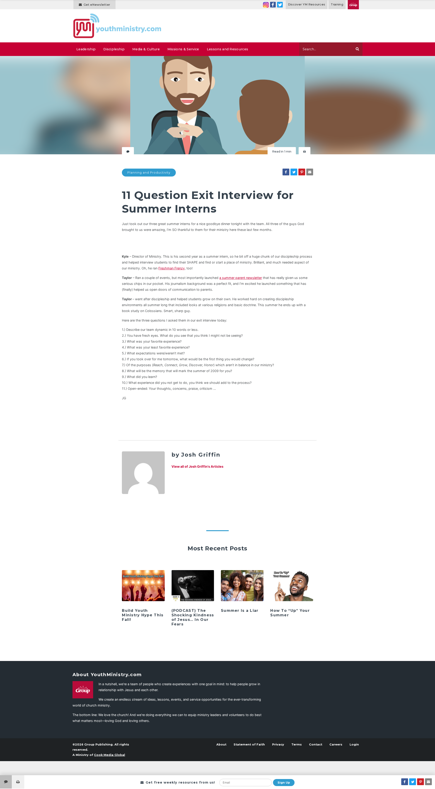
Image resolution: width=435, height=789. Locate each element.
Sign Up (284, 782)
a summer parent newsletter (240, 278)
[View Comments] (6, 782)
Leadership (86, 49)
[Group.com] (353, 4)
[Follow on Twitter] (280, 4)
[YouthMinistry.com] (117, 26)
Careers (335, 744)
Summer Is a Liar (239, 610)
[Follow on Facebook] (273, 4)
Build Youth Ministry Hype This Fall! (142, 615)
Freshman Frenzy (171, 268)
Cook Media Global (109, 755)
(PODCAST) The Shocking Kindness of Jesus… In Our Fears (193, 617)
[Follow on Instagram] (266, 4)
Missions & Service (183, 49)
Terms (296, 744)
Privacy (278, 744)
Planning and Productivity (148, 172)
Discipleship (114, 49)
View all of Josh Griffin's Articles (197, 466)
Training (337, 4)
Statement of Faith (249, 744)
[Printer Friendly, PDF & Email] (304, 151)
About (221, 744)
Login (354, 744)
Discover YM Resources (306, 4)
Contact (315, 744)
